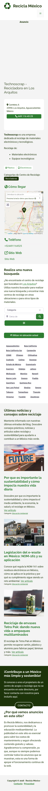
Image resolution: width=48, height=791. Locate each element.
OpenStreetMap (28, 233)
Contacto (18, 784)
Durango (33, 360)
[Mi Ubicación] (35, 198)
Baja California (30, 346)
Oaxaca (24, 378)
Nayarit (35, 374)
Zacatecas (34, 397)
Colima (22, 360)
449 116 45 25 (25, 116)
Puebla (35, 378)
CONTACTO (24, 705)
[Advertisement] (24, 50)
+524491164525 (13, 245)
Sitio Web (10, 259)
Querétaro (10, 383)
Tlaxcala (36, 392)
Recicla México (27, 6)
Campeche (31, 350)
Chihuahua (32, 355)
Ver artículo (10, 510)
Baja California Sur (14, 350)
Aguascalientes (12, 346)
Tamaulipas (23, 392)
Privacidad (29, 784)
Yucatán (22, 397)
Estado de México (13, 364)
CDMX (8, 355)
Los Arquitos (29, 283)
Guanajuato (31, 364)
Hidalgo (22, 369)
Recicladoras (11, 178)
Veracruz (10, 397)
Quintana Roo (25, 383)
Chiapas (19, 355)
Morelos (23, 374)
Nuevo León (11, 378)
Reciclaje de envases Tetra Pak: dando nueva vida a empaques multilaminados (22, 628)
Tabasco (9, 392)
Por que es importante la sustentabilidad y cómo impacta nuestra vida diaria (23, 483)
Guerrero (10, 369)
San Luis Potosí (12, 388)
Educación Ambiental (20, 513)
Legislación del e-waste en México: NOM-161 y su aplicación (23, 556)
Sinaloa (27, 388)
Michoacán (10, 374)
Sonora (38, 388)
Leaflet (10, 233)
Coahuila (10, 360)
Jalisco (33, 369)
